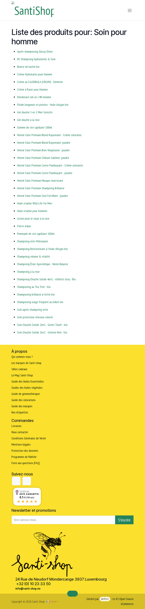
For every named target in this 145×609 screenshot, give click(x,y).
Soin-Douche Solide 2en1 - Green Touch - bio (42, 325)
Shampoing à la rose (28, 272)
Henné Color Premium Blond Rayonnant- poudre (43, 143)
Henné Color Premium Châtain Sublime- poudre (43, 158)
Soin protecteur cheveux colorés (35, 317)
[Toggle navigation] (130, 10)
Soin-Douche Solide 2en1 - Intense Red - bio (42, 332)
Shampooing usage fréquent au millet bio (40, 302)
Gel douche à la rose (28, 120)
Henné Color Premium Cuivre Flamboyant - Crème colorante (50, 165)
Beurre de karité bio (28, 67)
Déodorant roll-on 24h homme (34, 97)
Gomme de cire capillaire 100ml (34, 127)
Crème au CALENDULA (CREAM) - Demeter (40, 82)
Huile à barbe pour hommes (32, 211)
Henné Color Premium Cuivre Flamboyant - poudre (44, 173)
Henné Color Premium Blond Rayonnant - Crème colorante (49, 135)
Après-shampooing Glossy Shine (35, 51)
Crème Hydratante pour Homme (34, 74)
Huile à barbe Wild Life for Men (34, 203)
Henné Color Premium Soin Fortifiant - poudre (42, 196)
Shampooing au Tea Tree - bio (34, 287)
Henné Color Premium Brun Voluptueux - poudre (43, 150)
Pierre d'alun (24, 226)
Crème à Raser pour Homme (32, 89)
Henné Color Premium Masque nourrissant (40, 180)
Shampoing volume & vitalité (33, 256)
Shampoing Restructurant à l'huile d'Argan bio (42, 249)
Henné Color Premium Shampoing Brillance (40, 188)
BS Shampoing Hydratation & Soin (36, 59)
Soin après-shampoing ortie (32, 310)
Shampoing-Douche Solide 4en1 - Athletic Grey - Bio (46, 279)
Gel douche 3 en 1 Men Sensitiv (35, 112)
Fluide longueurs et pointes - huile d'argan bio (42, 105)
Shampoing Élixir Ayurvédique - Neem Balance (42, 264)
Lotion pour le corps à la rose (33, 218)
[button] (124, 519)
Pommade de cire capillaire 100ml (35, 234)
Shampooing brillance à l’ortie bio (36, 294)
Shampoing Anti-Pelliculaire (32, 241)
